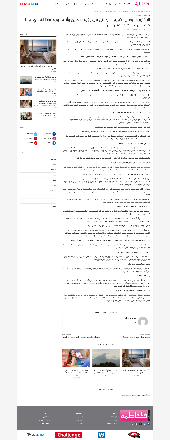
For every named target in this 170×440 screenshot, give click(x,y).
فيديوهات (113, 417)
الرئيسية (127, 4)
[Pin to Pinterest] (98, 312)
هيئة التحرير (46, 417)
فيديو (47, 4)
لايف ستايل (77, 4)
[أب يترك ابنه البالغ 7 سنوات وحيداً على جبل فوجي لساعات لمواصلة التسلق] (106, 358)
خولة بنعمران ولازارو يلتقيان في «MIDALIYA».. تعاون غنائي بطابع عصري (76, 372)
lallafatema (146, 30)
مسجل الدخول (135, 395)
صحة (101, 4)
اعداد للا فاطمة (112, 423)
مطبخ (68, 4)
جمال (87, 4)
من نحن (47, 413)
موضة (94, 4)
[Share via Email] (96, 312)
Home (148, 11)
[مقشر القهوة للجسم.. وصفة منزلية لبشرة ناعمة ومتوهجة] (26, 116)
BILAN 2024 (46, 423)
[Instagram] (29, 4)
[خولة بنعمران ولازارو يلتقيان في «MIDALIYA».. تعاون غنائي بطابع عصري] (76, 358)
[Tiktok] (21, 4)
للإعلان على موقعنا (44, 420)
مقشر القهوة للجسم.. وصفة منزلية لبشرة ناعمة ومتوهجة (45, 114)
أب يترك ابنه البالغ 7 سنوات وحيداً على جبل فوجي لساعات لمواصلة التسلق (45, 78)
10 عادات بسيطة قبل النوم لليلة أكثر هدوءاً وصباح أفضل (38, 67)
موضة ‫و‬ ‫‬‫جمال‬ (112, 420)
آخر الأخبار (109, 4)
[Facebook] (36, 4)
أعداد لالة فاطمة (57, 4)
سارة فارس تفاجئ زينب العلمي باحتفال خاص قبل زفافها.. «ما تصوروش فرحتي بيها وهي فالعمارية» (45, 103)
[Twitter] (32, 4)
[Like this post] (104, 312)
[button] (65, 365)
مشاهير (118, 4)
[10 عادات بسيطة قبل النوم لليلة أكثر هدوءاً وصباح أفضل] (136, 358)
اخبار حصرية (80, 413)
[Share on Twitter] (100, 312)
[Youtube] (25, 4)
